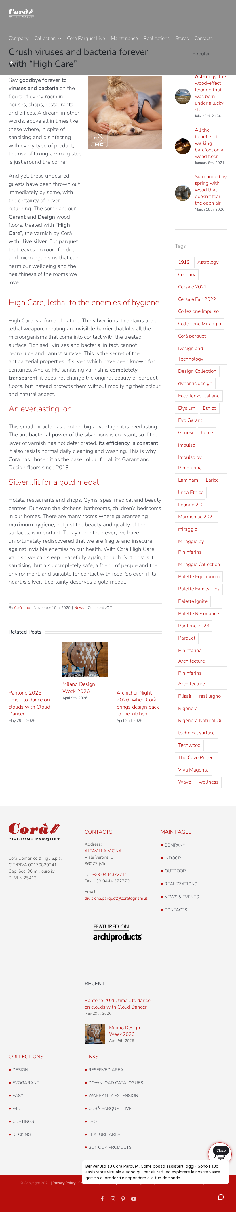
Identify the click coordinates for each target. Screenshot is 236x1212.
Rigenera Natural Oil (200, 720)
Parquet (186, 638)
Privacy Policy (64, 1183)
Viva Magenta (193, 770)
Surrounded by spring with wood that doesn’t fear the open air (211, 189)
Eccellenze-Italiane (199, 396)
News (79, 607)
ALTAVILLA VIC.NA (103, 851)
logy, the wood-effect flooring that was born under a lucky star (210, 93)
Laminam (188, 480)
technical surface (196, 733)
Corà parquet (192, 336)
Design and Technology (190, 353)
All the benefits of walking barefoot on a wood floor (209, 143)
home (207, 432)
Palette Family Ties (199, 589)
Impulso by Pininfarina (190, 462)
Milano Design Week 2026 (78, 688)
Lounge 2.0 (190, 504)
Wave (184, 782)
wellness (208, 782)
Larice (212, 480)
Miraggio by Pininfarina (191, 546)
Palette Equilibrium (199, 576)
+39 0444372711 (109, 874)
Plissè (184, 696)
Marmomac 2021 (196, 516)
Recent (95, 983)
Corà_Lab (22, 607)
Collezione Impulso (198, 311)
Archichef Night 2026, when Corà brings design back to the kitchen (138, 703)
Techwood (189, 745)
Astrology (208, 262)
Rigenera (188, 708)
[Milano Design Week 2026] (95, 1034)
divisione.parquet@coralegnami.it (116, 898)
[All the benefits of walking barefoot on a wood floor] (183, 142)
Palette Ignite (193, 601)
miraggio (187, 529)
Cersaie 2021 (192, 287)
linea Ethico (190, 492)
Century (186, 274)
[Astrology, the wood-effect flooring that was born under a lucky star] (183, 92)
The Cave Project (196, 757)
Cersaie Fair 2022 (197, 299)
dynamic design (195, 383)
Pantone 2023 (193, 625)
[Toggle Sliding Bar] (11, 63)
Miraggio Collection (199, 564)
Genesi (185, 432)
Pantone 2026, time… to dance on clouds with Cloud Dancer (29, 703)
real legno (210, 696)
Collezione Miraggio (199, 323)
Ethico (209, 408)
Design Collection (197, 371)
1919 (184, 262)
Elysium (186, 408)
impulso (186, 445)
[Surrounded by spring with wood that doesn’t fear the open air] (183, 189)
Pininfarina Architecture (191, 655)
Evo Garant (190, 420)
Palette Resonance (198, 613)
